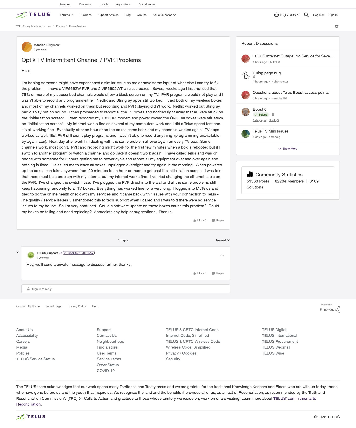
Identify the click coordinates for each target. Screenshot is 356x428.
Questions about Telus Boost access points (291, 92)
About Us (24, 329)
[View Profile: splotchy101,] (245, 95)
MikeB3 (275, 62)
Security (173, 359)
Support (104, 329)
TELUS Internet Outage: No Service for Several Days (293, 56)
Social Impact (148, 4)
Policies (23, 353)
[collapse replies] (17, 252)
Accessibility (27, 335)
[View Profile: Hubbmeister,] (245, 75)
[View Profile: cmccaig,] (245, 134)
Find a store (107, 347)
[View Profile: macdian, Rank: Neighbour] (27, 47)
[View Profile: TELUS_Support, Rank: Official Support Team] (31, 255)
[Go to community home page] (34, 15)
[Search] (306, 14)
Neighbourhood (110, 341)
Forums (60, 26)
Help (95, 306)
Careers (23, 341)
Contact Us (107, 335)
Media (21, 347)
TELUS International (279, 335)
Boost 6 (260, 109)
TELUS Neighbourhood (29, 26)
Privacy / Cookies (181, 353)
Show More (289, 148)
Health (104, 4)
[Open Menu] (337, 26)
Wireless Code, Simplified (188, 347)
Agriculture (123, 4)
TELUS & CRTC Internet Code (192, 329)
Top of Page (53, 306)
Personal (65, 4)
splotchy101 (279, 98)
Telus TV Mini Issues (271, 131)
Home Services (77, 26)
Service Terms (109, 359)
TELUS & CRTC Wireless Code (193, 341)
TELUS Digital (274, 329)
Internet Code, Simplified (187, 335)
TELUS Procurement (280, 341)
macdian (39, 45)
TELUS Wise (273, 353)
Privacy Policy (77, 306)
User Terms (107, 353)
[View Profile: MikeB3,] (245, 59)
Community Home (28, 306)
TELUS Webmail (276, 347)
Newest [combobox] (223, 240)
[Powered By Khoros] (330, 308)
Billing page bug (267, 73)
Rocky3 (274, 120)
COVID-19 (106, 370)
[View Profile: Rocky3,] (245, 112)
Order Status (108, 365)
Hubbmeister (280, 81)
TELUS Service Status (35, 359)
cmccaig (274, 136)
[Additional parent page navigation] (49, 26)
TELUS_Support (47, 253)
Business (85, 4)
